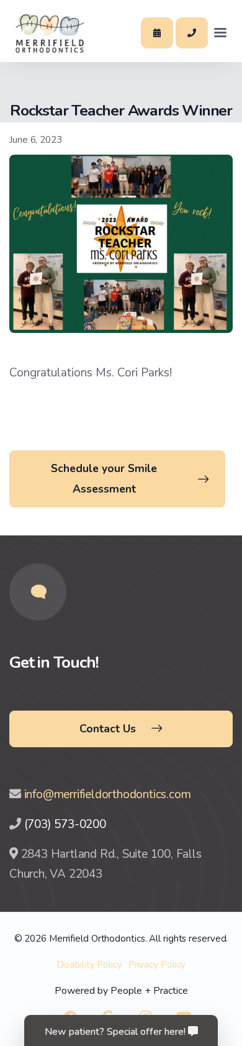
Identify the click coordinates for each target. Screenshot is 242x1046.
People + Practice (149, 991)
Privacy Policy (157, 964)
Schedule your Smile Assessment (104, 478)
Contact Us (107, 728)
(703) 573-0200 (65, 824)
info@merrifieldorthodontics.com (107, 794)
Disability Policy (89, 964)
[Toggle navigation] (220, 33)
